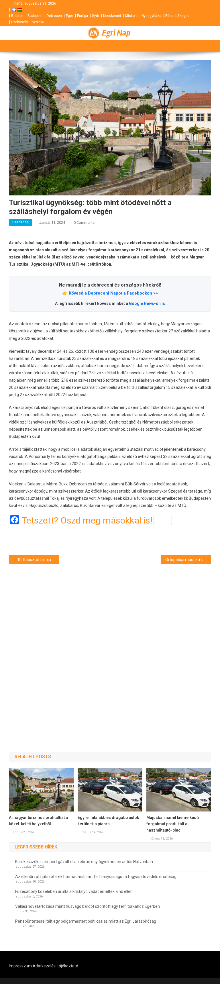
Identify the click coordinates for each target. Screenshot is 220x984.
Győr (95, 16)
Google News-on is (147, 303)
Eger (69, 16)
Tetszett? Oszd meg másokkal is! (86, 520)
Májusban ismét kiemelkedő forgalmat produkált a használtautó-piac (172, 823)
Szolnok (38, 22)
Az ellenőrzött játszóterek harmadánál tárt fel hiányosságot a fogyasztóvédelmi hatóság (95, 876)
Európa (82, 16)
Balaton (17, 16)
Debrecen (54, 16)
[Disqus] (110, 648)
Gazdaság (20, 222)
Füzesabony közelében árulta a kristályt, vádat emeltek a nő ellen (74, 891)
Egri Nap (116, 33)
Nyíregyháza (151, 16)
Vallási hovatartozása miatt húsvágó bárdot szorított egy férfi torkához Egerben (87, 906)
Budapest (35, 16)
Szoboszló (19, 22)
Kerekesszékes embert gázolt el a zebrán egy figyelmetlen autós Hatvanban (84, 861)
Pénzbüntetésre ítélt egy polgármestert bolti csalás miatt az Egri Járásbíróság (85, 921)
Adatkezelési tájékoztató (55, 966)
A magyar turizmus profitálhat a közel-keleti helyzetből (38, 820)
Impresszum (20, 966)
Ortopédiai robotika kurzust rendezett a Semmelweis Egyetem (188, 559)
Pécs (169, 16)
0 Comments (84, 222)
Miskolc (131, 16)
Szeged (183, 16)
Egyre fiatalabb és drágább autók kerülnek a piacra (108, 820)
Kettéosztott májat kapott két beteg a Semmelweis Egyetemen (39, 559)
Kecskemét (112, 16)
